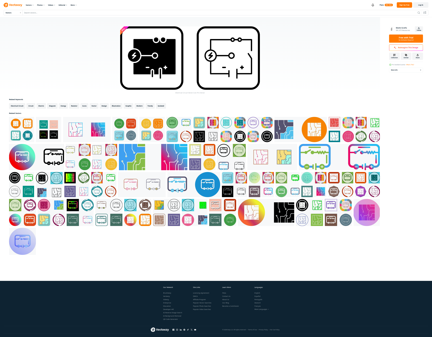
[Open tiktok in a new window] (188, 330)
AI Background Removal (172, 316)
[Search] (418, 12)
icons (84, 106)
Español (257, 296)
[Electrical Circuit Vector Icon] (48, 129)
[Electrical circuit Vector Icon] (21, 129)
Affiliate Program (199, 299)
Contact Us (226, 296)
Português (258, 299)
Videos (50, 5)
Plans (382, 5)
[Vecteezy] (13, 5)
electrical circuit (17, 106)
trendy (150, 106)
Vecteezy (166, 296)
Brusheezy (167, 293)
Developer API (168, 309)
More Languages (260, 309)
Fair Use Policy (275, 330)
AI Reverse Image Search (172, 313)
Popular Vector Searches (202, 303)
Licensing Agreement (201, 293)
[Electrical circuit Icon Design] (206, 129)
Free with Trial (406, 38)
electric (41, 106)
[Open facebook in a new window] (173, 330)
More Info (394, 70)
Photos (40, 5)
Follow (419, 30)
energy (63, 106)
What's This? (410, 65)
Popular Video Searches (202, 309)
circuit (30, 106)
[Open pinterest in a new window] (184, 330)
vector (94, 106)
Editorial (62, 5)
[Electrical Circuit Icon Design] (179, 129)
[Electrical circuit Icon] (202, 157)
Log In (420, 5)
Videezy (166, 299)
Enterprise (167, 303)
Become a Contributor (230, 306)
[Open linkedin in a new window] (181, 330)
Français (257, 306)
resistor (74, 106)
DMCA (195, 296)
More (73, 5)
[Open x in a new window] (191, 330)
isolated (161, 106)
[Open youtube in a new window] (195, 330)
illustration (116, 106)
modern (139, 106)
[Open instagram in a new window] (177, 330)
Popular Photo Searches (202, 306)
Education (167, 306)
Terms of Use (252, 330)
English (257, 293)
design (104, 106)
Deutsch (257, 303)
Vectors (29, 5)
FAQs (224, 293)
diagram (52, 106)
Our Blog (225, 303)
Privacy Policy (263, 330)
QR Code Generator (170, 319)
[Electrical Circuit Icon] (222, 212)
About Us (225, 299)
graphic (128, 106)
